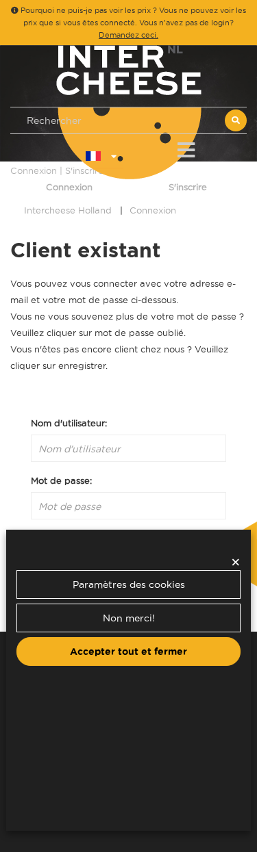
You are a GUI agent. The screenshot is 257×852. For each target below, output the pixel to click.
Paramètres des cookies (129, 584)
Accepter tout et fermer (128, 651)
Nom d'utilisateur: (69, 423)
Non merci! (129, 617)
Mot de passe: (61, 480)
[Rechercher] (236, 120)
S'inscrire (188, 187)
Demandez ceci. (128, 35)
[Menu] (186, 147)
